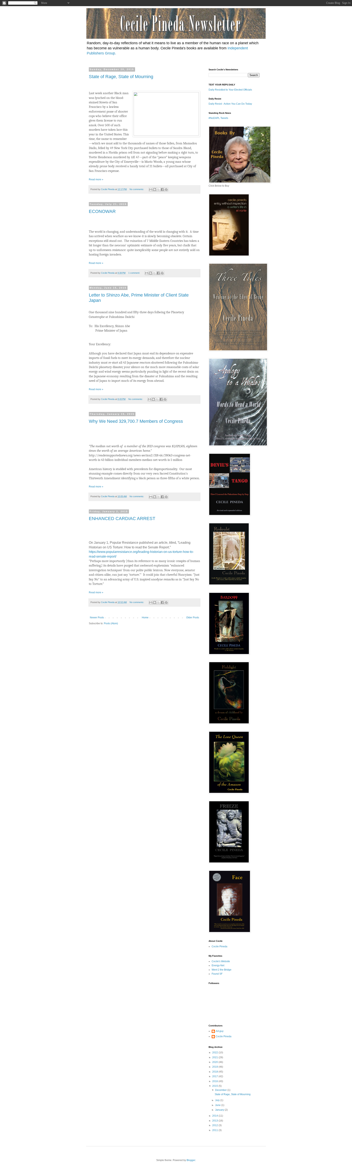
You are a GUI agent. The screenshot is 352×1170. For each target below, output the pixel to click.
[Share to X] (158, 189)
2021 (215, 1057)
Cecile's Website (221, 961)
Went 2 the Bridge (221, 969)
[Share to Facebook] (162, 189)
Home (145, 617)
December (221, 1090)
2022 (215, 1052)
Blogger (191, 1160)
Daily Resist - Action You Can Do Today (230, 103)
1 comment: (134, 273)
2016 (215, 1081)
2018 (215, 1071)
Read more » (96, 179)
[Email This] (151, 189)
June (218, 1105)
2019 (215, 1066)
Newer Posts (97, 617)
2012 (215, 1125)
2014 (215, 1115)
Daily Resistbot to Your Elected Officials (230, 89)
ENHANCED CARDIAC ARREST (122, 518)
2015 (215, 1086)
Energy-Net (218, 965)
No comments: (137, 189)
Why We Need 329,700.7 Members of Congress (136, 421)
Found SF (217, 973)
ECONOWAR (102, 211)
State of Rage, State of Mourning (121, 76)
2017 (215, 1076)
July (217, 1100)
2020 (215, 1062)
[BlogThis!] (155, 189)
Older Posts (192, 617)
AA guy (219, 1031)
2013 (215, 1120)
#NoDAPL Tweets (218, 118)
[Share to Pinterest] (166, 189)
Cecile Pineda (219, 946)
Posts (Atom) (111, 623)
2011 (215, 1130)
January (220, 1109)
